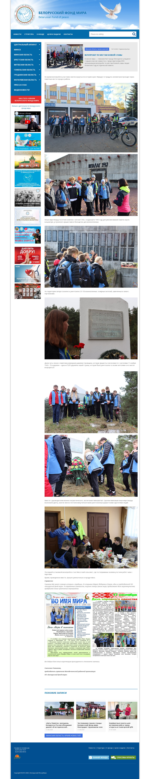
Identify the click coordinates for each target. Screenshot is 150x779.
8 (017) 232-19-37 (20, 750)
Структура (29, 34)
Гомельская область (24, 70)
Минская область (23, 55)
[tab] (26, 44)
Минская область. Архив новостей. (97, 49)
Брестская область (23, 60)
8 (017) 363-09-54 (20, 752)
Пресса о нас (20, 85)
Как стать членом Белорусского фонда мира (27, 99)
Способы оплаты (125, 757)
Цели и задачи (54, 34)
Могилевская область (25, 80)
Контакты (68, 34)
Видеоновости (22, 90)
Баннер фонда (100, 757)
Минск (17, 49)
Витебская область (23, 65)
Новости (17, 34)
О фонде (40, 34)
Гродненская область (25, 75)
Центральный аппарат (25, 44)
